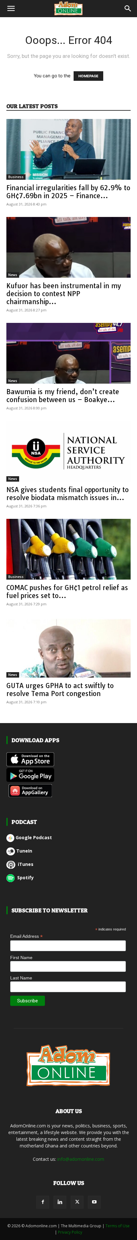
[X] (77, 1202)
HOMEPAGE (88, 76)
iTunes (25, 864)
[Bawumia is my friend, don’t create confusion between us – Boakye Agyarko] (68, 353)
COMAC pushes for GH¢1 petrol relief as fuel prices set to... (67, 591)
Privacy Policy (70, 1232)
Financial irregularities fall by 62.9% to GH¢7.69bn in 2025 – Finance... (68, 192)
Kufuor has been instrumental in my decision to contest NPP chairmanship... (63, 294)
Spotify (25, 877)
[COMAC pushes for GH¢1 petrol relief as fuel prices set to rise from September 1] (68, 549)
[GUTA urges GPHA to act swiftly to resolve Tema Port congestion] (68, 647)
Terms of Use (117, 1226)
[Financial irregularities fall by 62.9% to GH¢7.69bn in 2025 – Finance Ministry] (68, 149)
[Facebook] (42, 1202)
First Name (21, 957)
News (12, 275)
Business (16, 177)
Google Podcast (34, 837)
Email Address (26, 936)
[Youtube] (94, 1202)
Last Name (21, 977)
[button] (11, 8)
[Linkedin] (60, 1202)
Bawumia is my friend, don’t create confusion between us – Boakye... (62, 395)
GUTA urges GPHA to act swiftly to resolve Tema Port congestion (60, 689)
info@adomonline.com (80, 1159)
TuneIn (24, 851)
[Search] (128, 8)
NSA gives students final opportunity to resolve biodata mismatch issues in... (67, 493)
